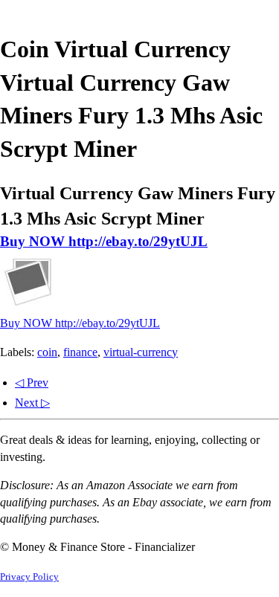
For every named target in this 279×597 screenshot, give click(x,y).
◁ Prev (31, 382)
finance (80, 352)
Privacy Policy (29, 577)
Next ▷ (32, 402)
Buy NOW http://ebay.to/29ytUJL (104, 241)
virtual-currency (140, 352)
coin (47, 352)
